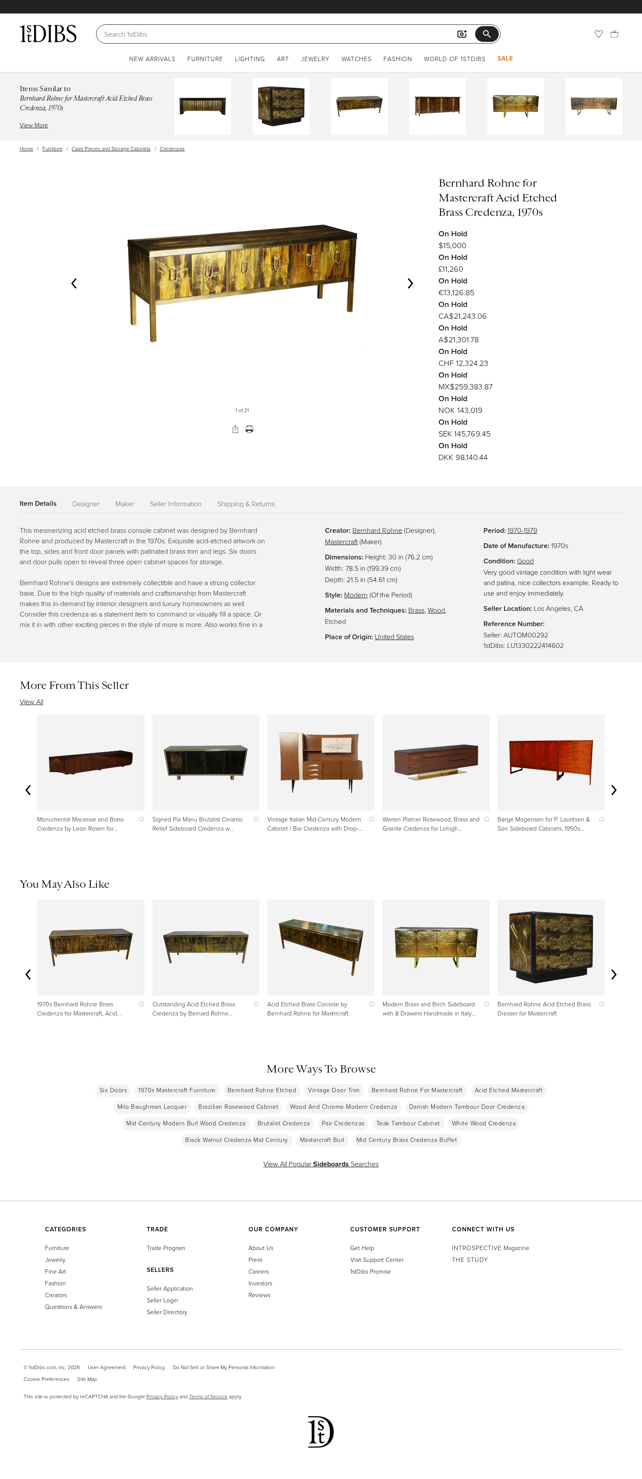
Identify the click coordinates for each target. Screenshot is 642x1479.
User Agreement (106, 1367)
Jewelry (315, 59)
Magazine (490, 1248)
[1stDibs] (48, 33)
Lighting (250, 59)
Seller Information (176, 503)
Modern (356, 595)
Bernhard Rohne (377, 530)
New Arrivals (152, 59)
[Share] (235, 429)
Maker (124, 503)
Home (26, 148)
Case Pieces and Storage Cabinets (111, 148)
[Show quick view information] (140, 819)
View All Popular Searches (321, 1164)
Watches (357, 59)
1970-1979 (522, 530)
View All (31, 701)
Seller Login (162, 1300)
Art (283, 59)
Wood (436, 610)
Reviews (259, 1295)
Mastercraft (341, 541)
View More (34, 125)
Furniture (205, 59)
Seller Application (170, 1288)
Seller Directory (167, 1312)
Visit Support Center (377, 1259)
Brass (416, 610)
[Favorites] (599, 34)
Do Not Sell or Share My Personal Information (224, 1367)
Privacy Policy (149, 1367)
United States (394, 636)
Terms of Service (208, 1396)
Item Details (38, 503)
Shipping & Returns (246, 503)
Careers (259, 1271)
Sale (505, 58)
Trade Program (166, 1248)
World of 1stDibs (455, 59)
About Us (261, 1248)
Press (255, 1259)
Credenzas (172, 148)
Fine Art (55, 1271)
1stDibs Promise (370, 1271)
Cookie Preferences (46, 1379)
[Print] (249, 429)
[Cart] (614, 34)
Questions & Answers (73, 1306)
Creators (56, 1295)
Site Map (87, 1379)
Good (525, 561)
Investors (260, 1283)
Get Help (362, 1248)
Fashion (397, 59)
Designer (86, 503)
